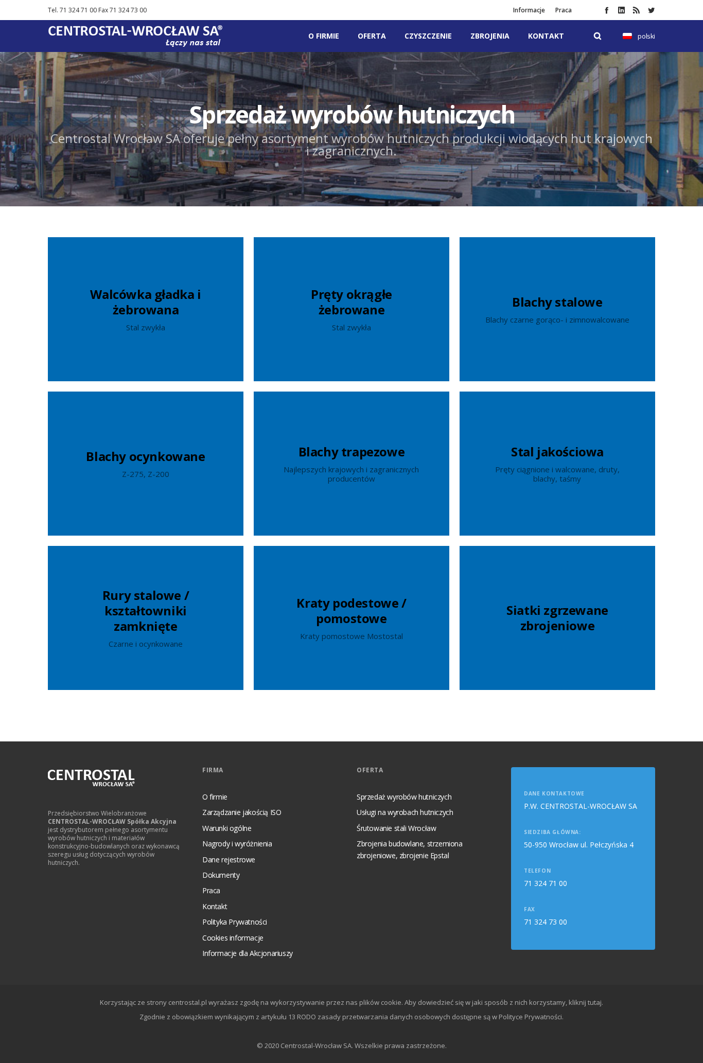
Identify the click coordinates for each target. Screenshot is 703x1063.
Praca (563, 10)
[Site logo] (135, 36)
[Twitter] (651, 10)
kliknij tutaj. (586, 1002)
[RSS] (636, 10)
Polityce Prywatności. (531, 1016)
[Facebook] (606, 10)
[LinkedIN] (621, 10)
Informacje (529, 10)
